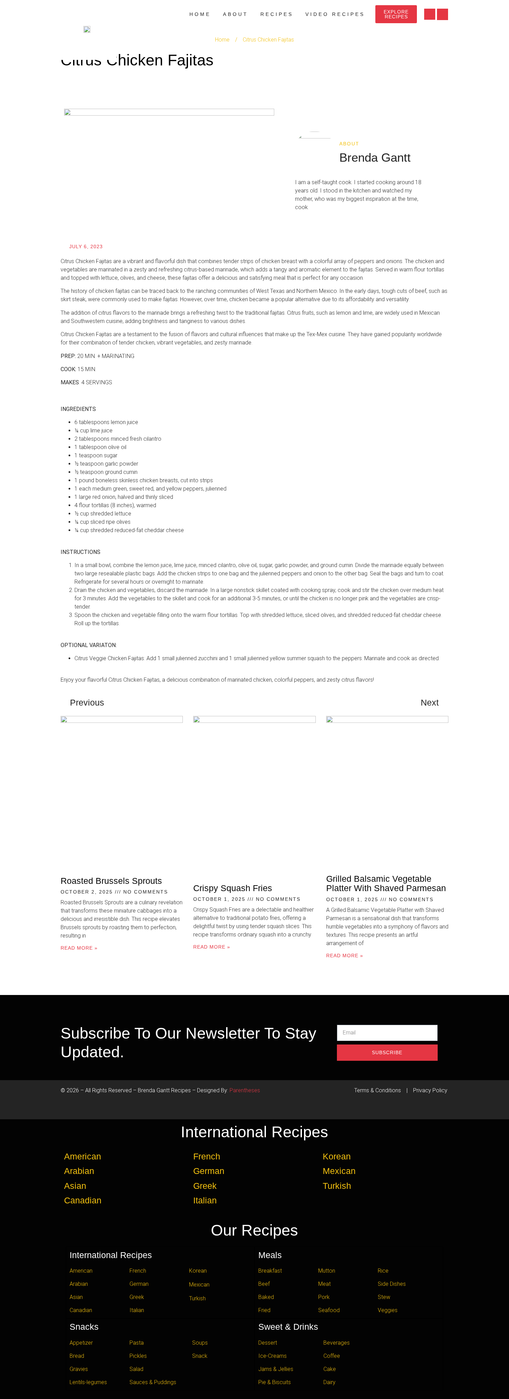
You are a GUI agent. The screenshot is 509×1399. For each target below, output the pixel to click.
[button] (442, 14)
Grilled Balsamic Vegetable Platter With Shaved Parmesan (386, 883)
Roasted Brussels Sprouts (111, 881)
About (235, 14)
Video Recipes (335, 14)
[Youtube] (429, 14)
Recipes (276, 14)
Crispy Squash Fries (232, 888)
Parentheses (245, 1090)
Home (200, 14)
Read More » (79, 948)
